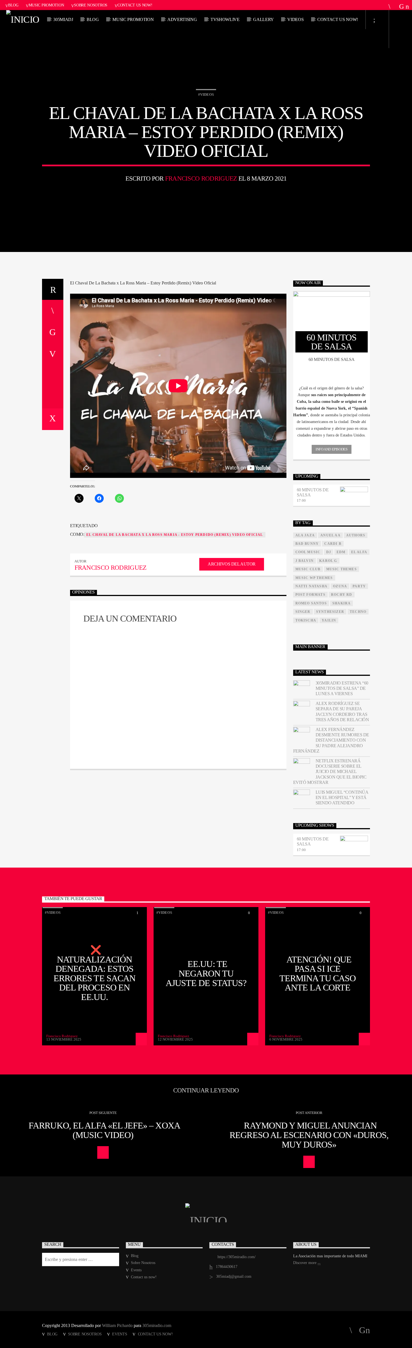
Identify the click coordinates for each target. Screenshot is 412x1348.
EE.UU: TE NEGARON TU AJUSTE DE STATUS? (206, 973)
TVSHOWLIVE (225, 19)
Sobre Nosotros (90, 5)
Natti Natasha (311, 586)
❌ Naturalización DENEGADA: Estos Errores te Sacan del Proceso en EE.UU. (94, 973)
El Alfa (359, 552)
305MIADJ (63, 19)
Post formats (310, 595)
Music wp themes (314, 578)
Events (136, 1270)
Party (359, 586)
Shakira (341, 603)
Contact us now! (134, 5)
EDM (341, 552)
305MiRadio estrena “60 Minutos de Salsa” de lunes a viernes (342, 688)
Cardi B (332, 544)
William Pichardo (117, 1325)
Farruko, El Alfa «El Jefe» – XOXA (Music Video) (104, 1130)
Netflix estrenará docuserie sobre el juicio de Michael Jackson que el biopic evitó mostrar (330, 771)
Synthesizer (330, 612)
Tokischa (305, 620)
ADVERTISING (182, 19)
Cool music (308, 552)
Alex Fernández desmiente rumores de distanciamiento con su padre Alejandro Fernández (331, 740)
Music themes (341, 569)
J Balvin (304, 561)
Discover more (305, 1263)
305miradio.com (156, 1325)
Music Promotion (46, 5)
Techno (358, 612)
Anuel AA (330, 535)
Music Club (308, 569)
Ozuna (340, 586)
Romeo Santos (311, 603)
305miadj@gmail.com (233, 1276)
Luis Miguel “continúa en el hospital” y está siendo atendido (342, 797)
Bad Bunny (307, 544)
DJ (328, 552)
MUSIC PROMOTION (133, 19)
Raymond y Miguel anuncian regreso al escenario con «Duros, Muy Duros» (309, 1134)
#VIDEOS (206, 94)
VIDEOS (295, 19)
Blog (13, 5)
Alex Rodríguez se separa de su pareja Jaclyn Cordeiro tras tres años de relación (342, 711)
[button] (331, 388)
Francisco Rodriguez (201, 178)
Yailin (329, 620)
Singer (303, 612)
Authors (355, 535)
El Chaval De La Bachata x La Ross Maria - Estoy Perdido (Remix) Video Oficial (174, 535)
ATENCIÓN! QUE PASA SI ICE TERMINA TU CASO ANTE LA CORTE (317, 973)
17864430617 (226, 1267)
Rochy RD (341, 595)
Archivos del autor (231, 564)
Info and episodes (331, 449)
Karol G (328, 561)
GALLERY (263, 19)
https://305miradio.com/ (236, 1257)
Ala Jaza (305, 535)
